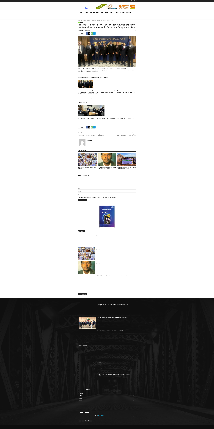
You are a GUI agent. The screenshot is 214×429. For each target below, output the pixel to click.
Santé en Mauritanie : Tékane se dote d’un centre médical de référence (109, 361)
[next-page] (80, 171)
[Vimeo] (134, 0)
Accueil (79, 20)
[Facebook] (130, 0)
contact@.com (101, 415)
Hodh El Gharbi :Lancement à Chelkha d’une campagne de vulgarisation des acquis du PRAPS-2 (112, 275)
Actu (81, 20)
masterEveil (82, 30)
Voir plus (106, 289)
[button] (133, 17)
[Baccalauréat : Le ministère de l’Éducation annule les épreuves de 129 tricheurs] (87, 336)
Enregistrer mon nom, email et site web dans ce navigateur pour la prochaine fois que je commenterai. (97, 197)
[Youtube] (136, 0)
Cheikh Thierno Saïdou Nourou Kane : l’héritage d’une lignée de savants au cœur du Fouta (112, 304)
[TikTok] (86, 421)
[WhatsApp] (92, 33)
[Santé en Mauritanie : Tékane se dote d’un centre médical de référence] (87, 159)
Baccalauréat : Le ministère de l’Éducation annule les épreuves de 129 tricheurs (110, 330)
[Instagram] (131, 0)
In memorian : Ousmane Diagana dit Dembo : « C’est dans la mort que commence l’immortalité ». (113, 261)
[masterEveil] (78, 30)
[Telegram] (94, 33)
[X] (133, 0)
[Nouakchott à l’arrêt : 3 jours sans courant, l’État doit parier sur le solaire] (86, 240)
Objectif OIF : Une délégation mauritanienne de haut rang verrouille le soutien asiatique (112, 317)
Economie (81, 22)
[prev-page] (78, 171)
